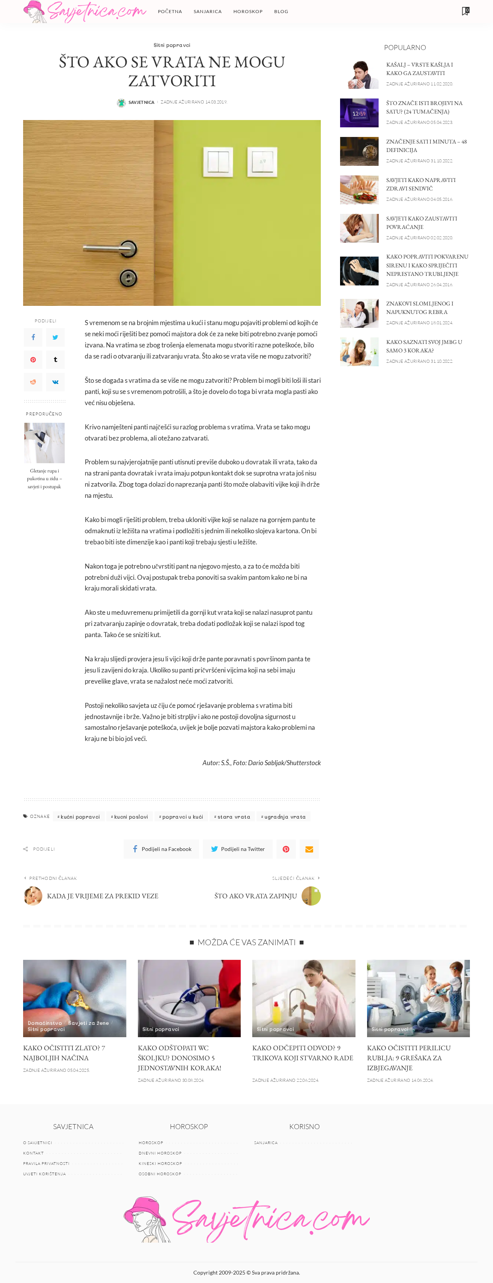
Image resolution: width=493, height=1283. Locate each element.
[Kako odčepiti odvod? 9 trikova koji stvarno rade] (303, 998)
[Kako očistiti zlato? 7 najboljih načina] (74, 998)
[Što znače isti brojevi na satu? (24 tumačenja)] (359, 112)
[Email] (309, 849)
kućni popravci (80, 816)
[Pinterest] (33, 360)
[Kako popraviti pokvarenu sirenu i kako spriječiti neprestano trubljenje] (359, 271)
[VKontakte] (55, 382)
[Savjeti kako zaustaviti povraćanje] (359, 228)
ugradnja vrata (285, 816)
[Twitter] (55, 338)
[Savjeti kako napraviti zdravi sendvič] (359, 189)
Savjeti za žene (88, 1022)
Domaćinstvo (45, 1022)
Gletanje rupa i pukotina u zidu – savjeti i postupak (44, 478)
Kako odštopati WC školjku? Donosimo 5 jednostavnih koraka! (179, 1057)
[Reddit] (33, 382)
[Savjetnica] (84, 11)
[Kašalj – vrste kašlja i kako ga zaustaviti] (359, 74)
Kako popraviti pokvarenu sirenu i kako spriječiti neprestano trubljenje (427, 265)
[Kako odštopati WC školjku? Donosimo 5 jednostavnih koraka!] (189, 998)
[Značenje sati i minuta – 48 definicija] (359, 151)
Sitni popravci (172, 44)
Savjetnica (142, 102)
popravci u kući (183, 816)
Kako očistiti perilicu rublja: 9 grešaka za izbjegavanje (409, 1057)
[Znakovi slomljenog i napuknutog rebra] (359, 313)
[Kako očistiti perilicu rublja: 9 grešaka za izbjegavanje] (418, 998)
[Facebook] (33, 338)
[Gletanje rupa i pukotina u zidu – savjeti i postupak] (44, 443)
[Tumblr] (55, 360)
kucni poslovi (131, 816)
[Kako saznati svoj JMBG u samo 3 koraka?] (359, 351)
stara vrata (234, 816)
